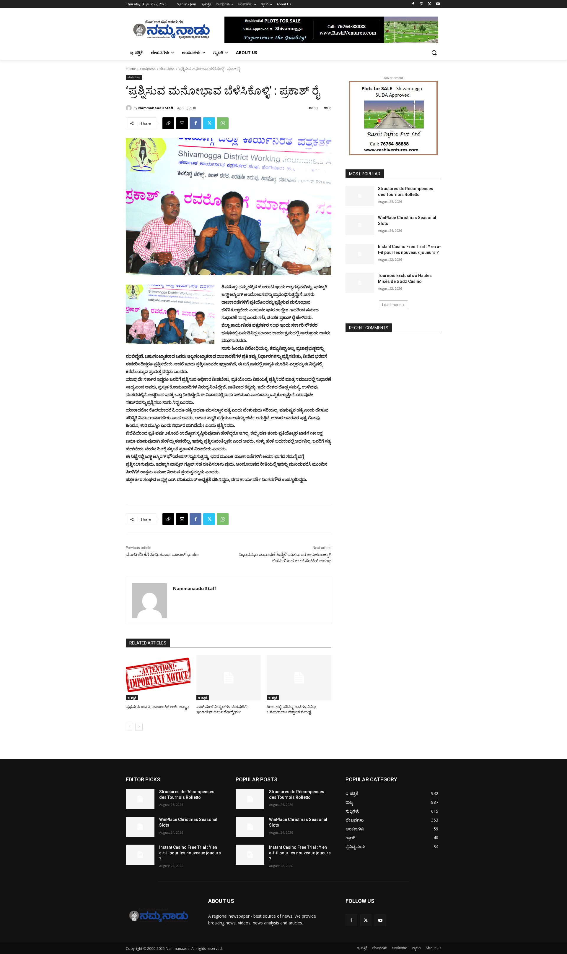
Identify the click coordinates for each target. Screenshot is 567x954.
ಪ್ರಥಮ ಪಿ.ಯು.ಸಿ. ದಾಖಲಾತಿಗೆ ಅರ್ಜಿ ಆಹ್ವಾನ (157, 706)
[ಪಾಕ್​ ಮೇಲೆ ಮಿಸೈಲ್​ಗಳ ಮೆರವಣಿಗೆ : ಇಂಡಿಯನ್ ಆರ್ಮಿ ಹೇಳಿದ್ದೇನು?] (228, 677)
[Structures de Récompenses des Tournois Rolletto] (360, 196)
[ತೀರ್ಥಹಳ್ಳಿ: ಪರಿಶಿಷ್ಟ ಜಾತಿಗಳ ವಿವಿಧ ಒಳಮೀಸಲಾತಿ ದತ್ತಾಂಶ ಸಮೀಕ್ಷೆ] (299, 677)
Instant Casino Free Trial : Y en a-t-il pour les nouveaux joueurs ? (190, 853)
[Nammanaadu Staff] (129, 108)
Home (131, 68)
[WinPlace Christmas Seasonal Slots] (360, 225)
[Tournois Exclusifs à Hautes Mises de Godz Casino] (360, 283)
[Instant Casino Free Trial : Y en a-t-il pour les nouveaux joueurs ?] (360, 254)
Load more (391, 304)
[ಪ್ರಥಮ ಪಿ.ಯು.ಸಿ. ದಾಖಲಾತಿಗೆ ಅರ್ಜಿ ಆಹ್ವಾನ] (158, 677)
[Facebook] (413, 4)
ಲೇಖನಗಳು (167, 68)
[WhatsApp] (223, 123)
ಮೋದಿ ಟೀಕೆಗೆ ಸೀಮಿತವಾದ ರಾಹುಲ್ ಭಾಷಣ (162, 554)
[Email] (182, 123)
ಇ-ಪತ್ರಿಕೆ (132, 698)
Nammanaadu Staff (155, 108)
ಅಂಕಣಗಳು (148, 68)
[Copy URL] (168, 123)
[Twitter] (429, 4)
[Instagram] (421, 4)
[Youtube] (437, 4)
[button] (434, 53)
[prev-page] (129, 727)
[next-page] (139, 727)
